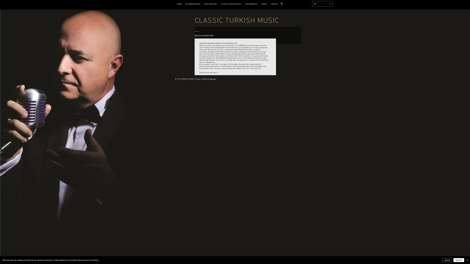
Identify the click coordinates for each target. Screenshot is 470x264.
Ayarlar (447, 260)
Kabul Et (459, 260)
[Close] (467, 260)
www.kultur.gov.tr (211, 73)
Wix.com (213, 79)
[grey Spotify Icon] (281, 3)
